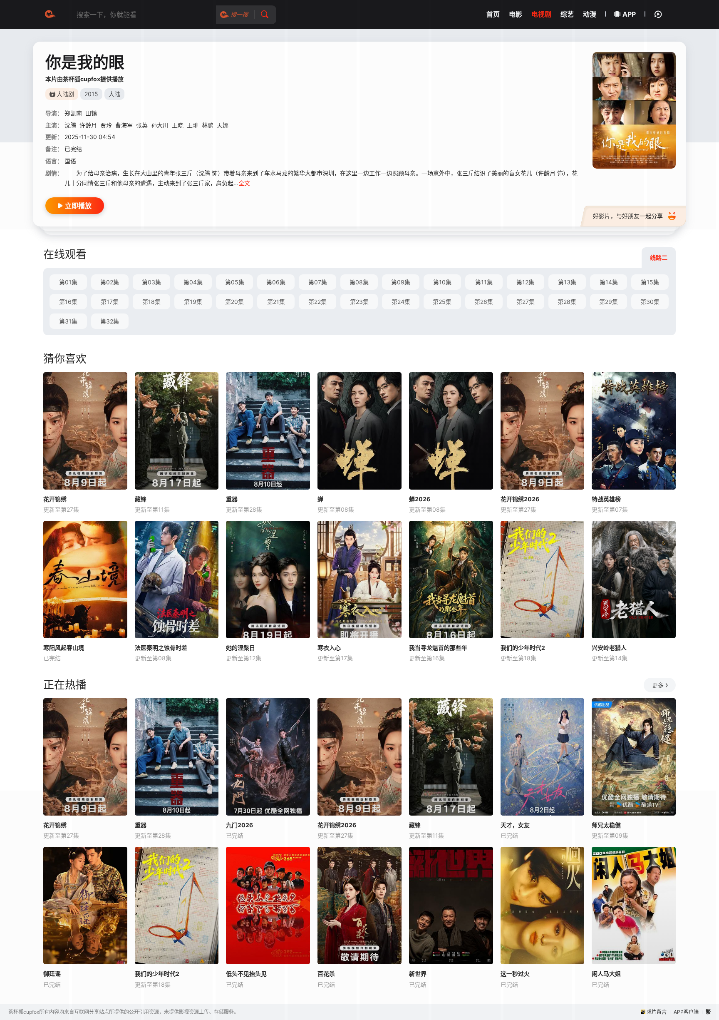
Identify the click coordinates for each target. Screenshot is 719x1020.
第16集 (68, 301)
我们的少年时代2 (523, 647)
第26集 (483, 301)
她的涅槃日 (240, 647)
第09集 (400, 282)
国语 (70, 160)
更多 (658, 685)
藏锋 (140, 499)
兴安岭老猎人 (609, 647)
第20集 (234, 301)
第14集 (609, 282)
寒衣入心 (329, 647)
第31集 (68, 321)
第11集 (484, 282)
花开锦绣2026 (520, 499)
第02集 (109, 282)
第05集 (234, 282)
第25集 (442, 301)
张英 (142, 125)
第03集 (151, 282)
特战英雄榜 (606, 499)
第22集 (317, 301)
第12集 (525, 282)
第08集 (359, 282)
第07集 (317, 282)
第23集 (359, 301)
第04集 (193, 282)
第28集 (567, 301)
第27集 (525, 301)
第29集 (608, 301)
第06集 (275, 282)
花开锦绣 (55, 499)
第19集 (193, 301)
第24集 (401, 301)
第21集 (276, 301)
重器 (232, 499)
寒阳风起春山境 (63, 647)
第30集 (649, 301)
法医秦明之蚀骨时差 (161, 647)
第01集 (68, 282)
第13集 (567, 282)
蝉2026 (419, 499)
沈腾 (70, 125)
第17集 (110, 301)
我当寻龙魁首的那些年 (438, 647)
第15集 (650, 282)
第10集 (442, 282)
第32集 (109, 321)
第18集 (151, 301)
